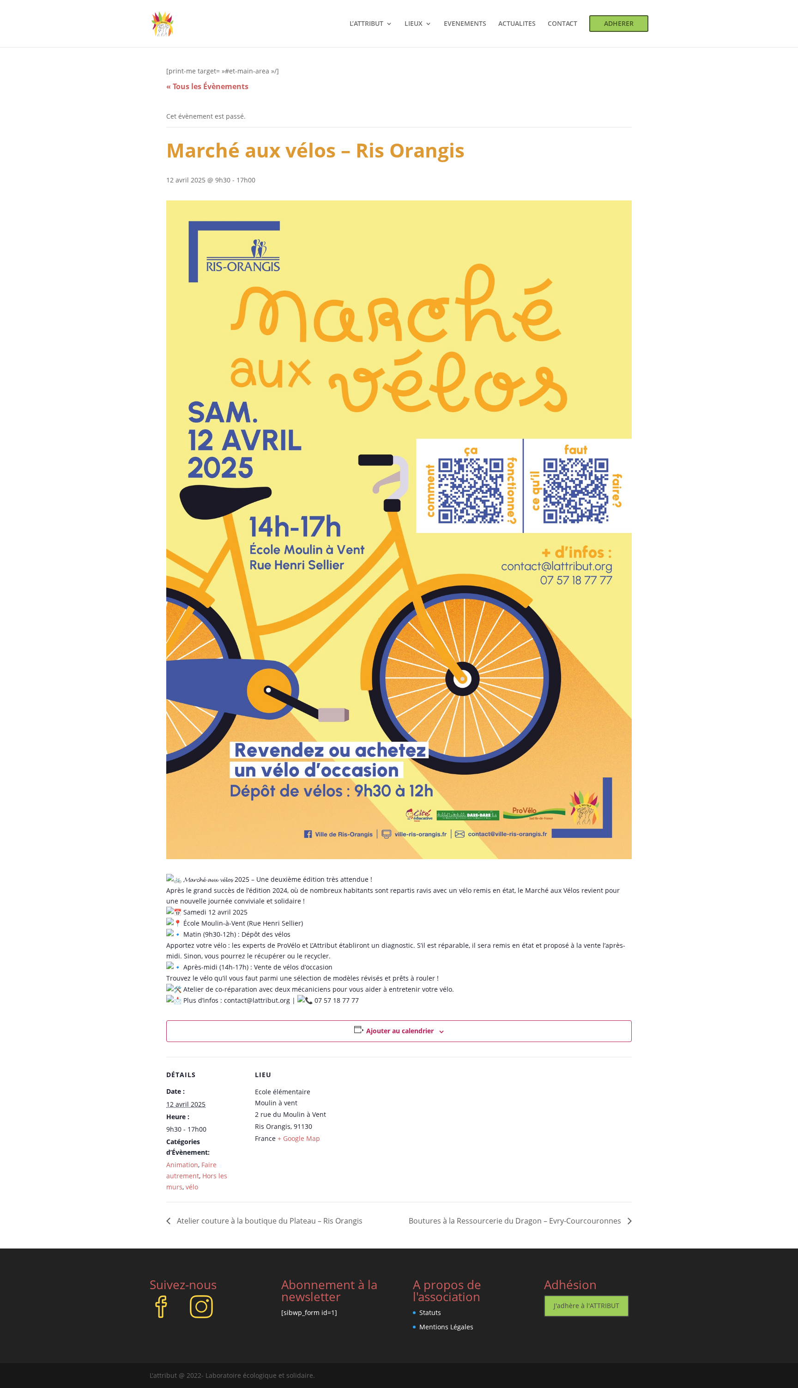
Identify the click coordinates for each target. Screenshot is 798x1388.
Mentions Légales (446, 1326)
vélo (192, 1186)
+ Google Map (299, 1138)
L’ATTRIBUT (366, 24)
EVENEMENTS (465, 24)
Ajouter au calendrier (400, 1030)
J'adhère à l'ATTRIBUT (586, 1305)
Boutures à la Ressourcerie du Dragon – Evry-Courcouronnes (516, 1221)
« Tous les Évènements (207, 86)
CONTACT (562, 24)
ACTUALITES (517, 24)
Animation (182, 1164)
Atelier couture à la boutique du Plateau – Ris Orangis (269, 1221)
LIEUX (414, 24)
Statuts (430, 1312)
